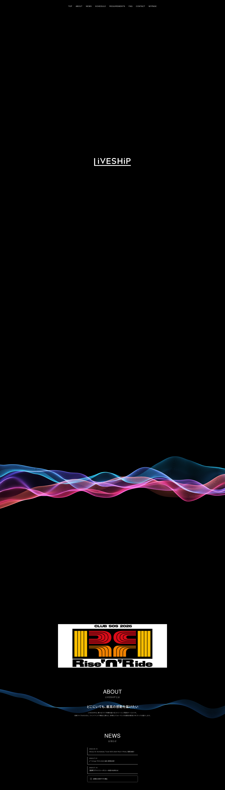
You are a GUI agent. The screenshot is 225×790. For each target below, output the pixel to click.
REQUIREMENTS (117, 6)
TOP (70, 6)
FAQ (131, 6)
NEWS (89, 6)
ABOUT (79, 6)
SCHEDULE (100, 6)
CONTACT (140, 6)
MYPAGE (153, 6)
